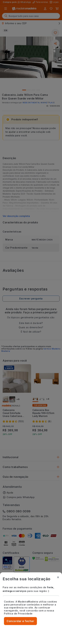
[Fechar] (58, 577)
